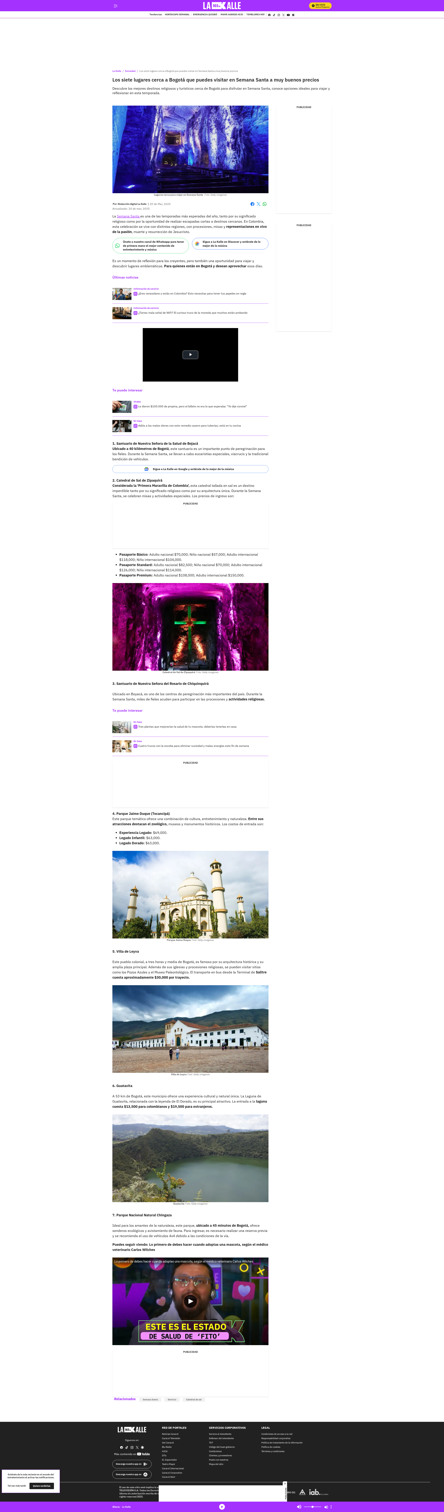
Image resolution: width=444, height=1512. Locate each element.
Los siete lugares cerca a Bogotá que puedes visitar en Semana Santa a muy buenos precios (188, 71)
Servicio (172, 1399)
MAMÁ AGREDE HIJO (232, 14)
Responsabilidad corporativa (275, 1438)
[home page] (222, 5)
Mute (299, 1507)
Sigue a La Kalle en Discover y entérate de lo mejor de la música (232, 243)
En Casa (138, 420)
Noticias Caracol (170, 1434)
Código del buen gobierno (222, 1447)
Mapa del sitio (216, 1464)
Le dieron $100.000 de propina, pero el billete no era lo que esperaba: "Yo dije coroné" (192, 406)
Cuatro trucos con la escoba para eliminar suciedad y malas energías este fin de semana (193, 746)
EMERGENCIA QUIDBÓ (205, 14)
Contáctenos (215, 1451)
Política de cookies (270, 1447)
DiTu (164, 1456)
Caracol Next (168, 1477)
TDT (211, 1443)
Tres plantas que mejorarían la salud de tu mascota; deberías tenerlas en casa (187, 726)
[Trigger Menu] (115, 5)
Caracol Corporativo (172, 1473)
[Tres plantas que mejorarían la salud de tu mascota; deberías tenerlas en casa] (121, 727)
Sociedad (130, 71)
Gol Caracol (168, 1443)
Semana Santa (128, 216)
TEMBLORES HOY (255, 14)
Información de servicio (146, 288)
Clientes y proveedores (220, 1456)
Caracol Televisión (171, 1438)
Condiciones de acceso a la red (276, 1434)
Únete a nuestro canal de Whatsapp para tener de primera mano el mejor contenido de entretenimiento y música (153, 245)
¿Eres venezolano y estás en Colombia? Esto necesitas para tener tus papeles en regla (192, 293)
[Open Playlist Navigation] (331, 1507)
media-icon (222, 1507)
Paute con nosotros (218, 1460)
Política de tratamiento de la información (281, 1443)
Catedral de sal (194, 1399)
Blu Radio (167, 1447)
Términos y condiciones (272, 1451)
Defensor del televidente (221, 1438)
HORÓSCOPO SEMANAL (177, 14)
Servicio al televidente (220, 1434)
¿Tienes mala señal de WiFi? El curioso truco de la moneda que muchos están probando (192, 312)
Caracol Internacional (173, 1468)
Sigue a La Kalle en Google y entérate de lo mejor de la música (193, 469)
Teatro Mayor (168, 1464)
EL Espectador (169, 1460)
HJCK (165, 1451)
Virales (137, 401)
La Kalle (116, 71)
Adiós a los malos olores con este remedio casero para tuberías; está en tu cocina (189, 425)
